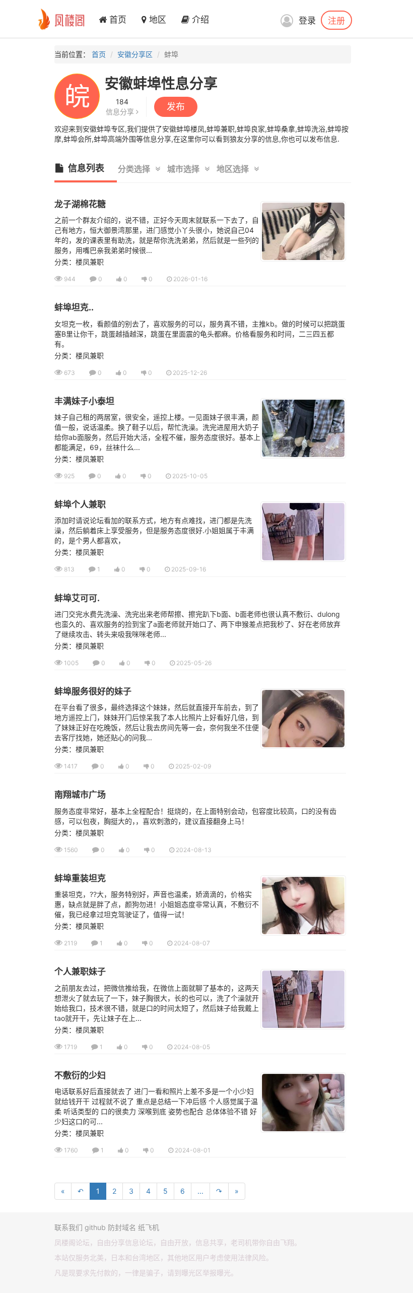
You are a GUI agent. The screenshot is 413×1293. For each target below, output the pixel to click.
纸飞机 (148, 1227)
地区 (156, 20)
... (200, 1191)
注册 (336, 20)
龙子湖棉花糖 (80, 204)
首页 (116, 20)
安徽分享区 (135, 54)
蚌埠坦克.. (74, 307)
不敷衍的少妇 (80, 1075)
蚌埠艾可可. (77, 598)
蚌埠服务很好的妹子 (92, 691)
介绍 (199, 20)
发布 (176, 106)
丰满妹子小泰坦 (84, 401)
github (95, 1227)
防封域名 (122, 1227)
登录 (307, 21)
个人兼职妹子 (80, 971)
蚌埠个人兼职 (80, 504)
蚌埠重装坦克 (80, 878)
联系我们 (68, 1227)
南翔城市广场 (80, 795)
